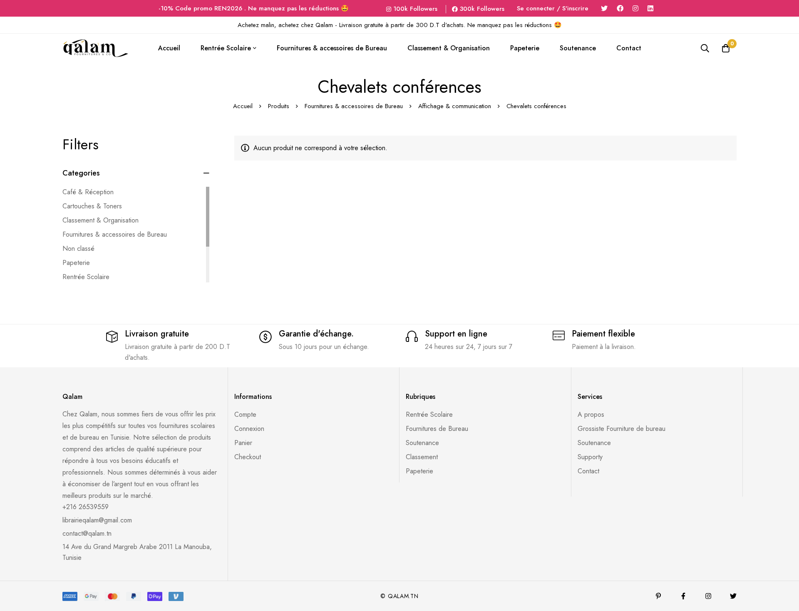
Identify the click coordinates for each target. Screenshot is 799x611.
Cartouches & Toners (92, 206)
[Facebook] (620, 8)
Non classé (78, 248)
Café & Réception (88, 192)
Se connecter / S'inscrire (552, 8)
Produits (278, 106)
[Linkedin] (650, 8)
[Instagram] (635, 8)
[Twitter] (604, 8)
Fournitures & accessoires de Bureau (354, 106)
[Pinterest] (658, 596)
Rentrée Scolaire (85, 277)
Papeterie (76, 262)
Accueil (243, 106)
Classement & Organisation (100, 220)
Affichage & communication (454, 106)
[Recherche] (705, 48)
